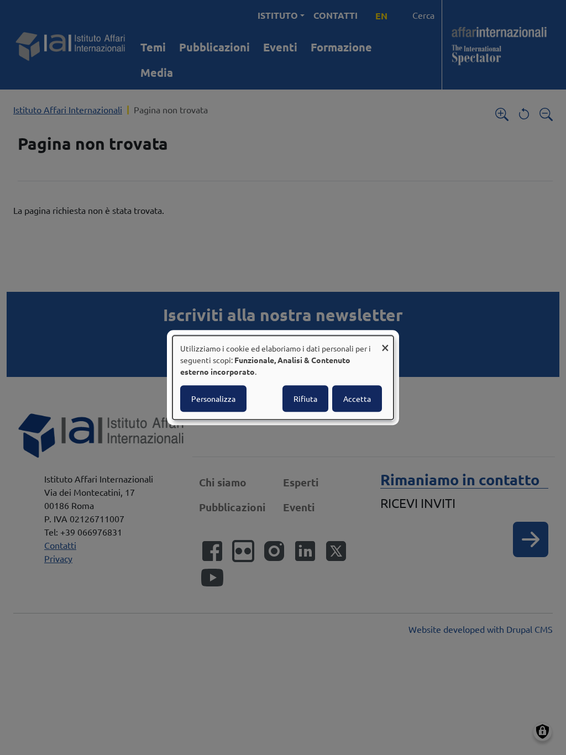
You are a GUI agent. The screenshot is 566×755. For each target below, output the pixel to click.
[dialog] (283, 377)
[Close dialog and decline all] (385, 342)
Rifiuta (305, 398)
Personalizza (213, 398)
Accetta (357, 398)
